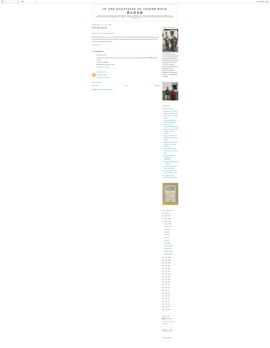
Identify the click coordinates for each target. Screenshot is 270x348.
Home (126, 85)
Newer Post (95, 85)
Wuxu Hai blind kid (96, 33)
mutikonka (100, 72)
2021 (166, 296)
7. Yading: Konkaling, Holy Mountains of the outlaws (170, 131)
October (166, 248)
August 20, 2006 (103, 67)
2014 (166, 276)
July (165, 240)
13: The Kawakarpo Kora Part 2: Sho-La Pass (169, 167)
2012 (166, 271)
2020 (166, 293)
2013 (166, 274)
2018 (166, 287)
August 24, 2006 (103, 77)
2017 (166, 285)
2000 (166, 213)
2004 (166, 216)
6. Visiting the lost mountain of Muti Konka (170, 126)
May (165, 235)
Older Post (157, 85)
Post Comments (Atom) (106, 89)
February (166, 226)
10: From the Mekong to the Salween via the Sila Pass (170, 151)
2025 (166, 307)
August (166, 243)
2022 (166, 298)
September (167, 246)
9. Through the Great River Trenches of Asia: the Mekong (170, 144)
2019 (166, 290)
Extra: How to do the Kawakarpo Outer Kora (169, 176)
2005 (166, 218)
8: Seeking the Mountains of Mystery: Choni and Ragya (169, 138)
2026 (166, 309)
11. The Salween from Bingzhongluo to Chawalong (168, 157)
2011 (166, 268)
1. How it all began (167, 108)
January (166, 224)
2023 (166, 301)
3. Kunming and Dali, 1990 (170, 113)
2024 (166, 304)
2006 (166, 221)
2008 (166, 260)
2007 (166, 257)
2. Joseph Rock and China (169, 111)
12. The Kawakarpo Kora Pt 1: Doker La (170, 163)
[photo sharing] (92, 31)
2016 (166, 282)
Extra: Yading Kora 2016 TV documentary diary (169, 172)
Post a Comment (96, 82)
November (167, 251)
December (167, 254)
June (165, 237)
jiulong (113, 33)
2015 (166, 279)
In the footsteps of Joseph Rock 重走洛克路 (135, 10)
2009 (166, 263)
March (166, 229)
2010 (166, 265)
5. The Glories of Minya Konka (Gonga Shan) (169, 121)
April (165, 232)
